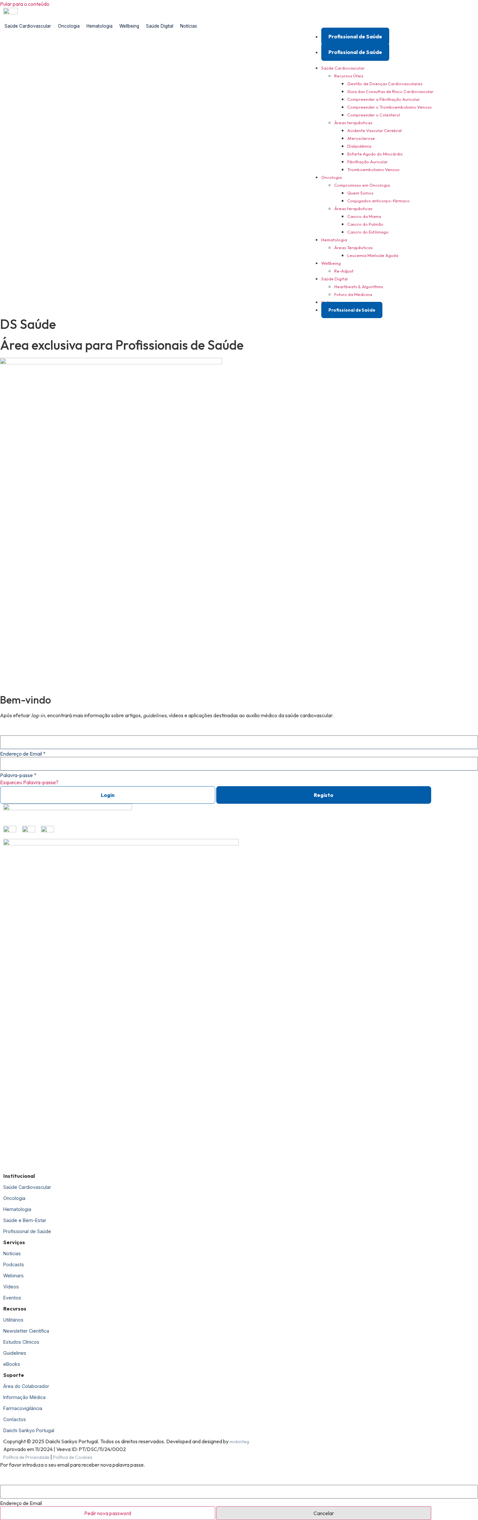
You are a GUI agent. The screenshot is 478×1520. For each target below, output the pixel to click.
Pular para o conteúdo (24, 4)
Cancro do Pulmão (365, 224)
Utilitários (13, 1320)
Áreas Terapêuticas (353, 247)
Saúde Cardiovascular (28, 26)
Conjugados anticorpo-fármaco (378, 200)
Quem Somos (360, 192)
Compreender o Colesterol (373, 114)
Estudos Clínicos (21, 1342)
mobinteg (239, 1442)
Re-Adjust (343, 271)
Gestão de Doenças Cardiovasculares (384, 83)
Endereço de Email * (23, 753)
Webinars (13, 1275)
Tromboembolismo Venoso (373, 169)
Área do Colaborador (26, 1386)
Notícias (188, 26)
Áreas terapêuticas (353, 122)
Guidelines (14, 1353)
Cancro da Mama (364, 216)
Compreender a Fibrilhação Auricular (383, 99)
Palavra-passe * (18, 775)
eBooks (11, 1364)
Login (107, 795)
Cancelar (323, 1513)
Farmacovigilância (22, 1408)
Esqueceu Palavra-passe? (29, 782)
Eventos (12, 1297)
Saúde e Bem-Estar (24, 1220)
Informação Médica (24, 1397)
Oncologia (69, 26)
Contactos (14, 1419)
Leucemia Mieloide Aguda (372, 255)
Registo (323, 795)
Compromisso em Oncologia (362, 185)
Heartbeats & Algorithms (358, 286)
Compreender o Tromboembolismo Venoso (389, 107)
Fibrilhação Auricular (367, 161)
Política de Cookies (72, 1457)
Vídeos (11, 1286)
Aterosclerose (361, 138)
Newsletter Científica (26, 1331)
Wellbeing (129, 26)
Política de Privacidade (26, 1457)
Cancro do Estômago (368, 232)
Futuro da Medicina (353, 294)
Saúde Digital (159, 26)
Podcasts (13, 1264)
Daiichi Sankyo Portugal (28, 1430)
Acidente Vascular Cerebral (374, 130)
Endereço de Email (21, 1503)
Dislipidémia (359, 146)
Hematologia (99, 26)
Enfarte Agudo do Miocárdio (375, 153)
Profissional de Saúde (355, 36)
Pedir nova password (107, 1513)
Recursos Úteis (348, 75)
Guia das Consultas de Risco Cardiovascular (390, 91)
